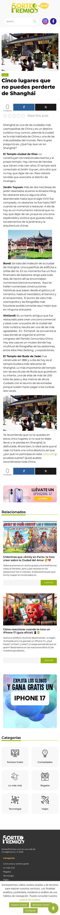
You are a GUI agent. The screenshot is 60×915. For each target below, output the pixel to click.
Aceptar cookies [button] (19, 904)
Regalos (45, 785)
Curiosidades (45, 762)
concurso (49, 454)
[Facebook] (24, 107)
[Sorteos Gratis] (15, 753)
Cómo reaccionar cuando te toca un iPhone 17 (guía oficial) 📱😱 (26, 631)
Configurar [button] (30, 910)
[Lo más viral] (15, 777)
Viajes (45, 808)
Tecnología (15, 808)
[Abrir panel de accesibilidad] (53, 908)
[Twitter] (45, 107)
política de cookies (30, 899)
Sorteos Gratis (15, 762)
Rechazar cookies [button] (41, 904)
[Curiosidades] (45, 753)
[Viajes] (45, 800)
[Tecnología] (15, 800)
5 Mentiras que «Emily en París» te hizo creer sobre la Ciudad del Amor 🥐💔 (29, 558)
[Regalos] (45, 777)
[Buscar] (35, 21)
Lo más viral (15, 785)
